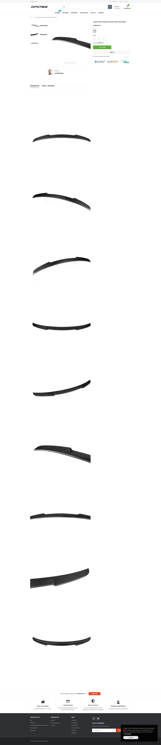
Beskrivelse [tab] (34, 86)
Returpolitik (32, 730)
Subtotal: (95, 42)
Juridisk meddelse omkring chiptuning (39, 725)
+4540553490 (58, 73)
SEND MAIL (95, 694)
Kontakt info (33, 722)
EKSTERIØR (65, 13)
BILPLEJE (93, 13)
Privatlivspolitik (33, 728)
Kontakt (125, 1)
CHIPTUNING (74, 13)
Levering (53, 725)
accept (131, 738)
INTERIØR (57, 13)
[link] (35, 26)
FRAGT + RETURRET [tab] (48, 86)
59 (95, 56)
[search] (110, 7)
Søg (31, 720)
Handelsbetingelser (55, 722)
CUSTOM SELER (84, 13)
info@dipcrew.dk (34, 1)
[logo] (39, 7)
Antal (94, 35)
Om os (120, 1)
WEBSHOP (101, 13)
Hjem (31, 17)
